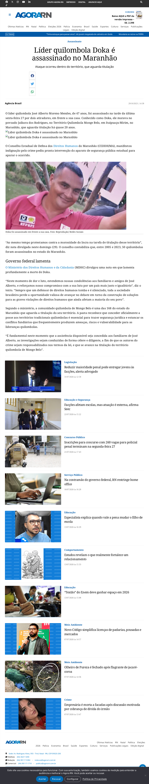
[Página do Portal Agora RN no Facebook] (8, 1)
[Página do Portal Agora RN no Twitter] (14, 1)
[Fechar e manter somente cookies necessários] (145, 775)
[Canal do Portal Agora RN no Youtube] (25, 1)
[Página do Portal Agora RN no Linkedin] (30, 1)
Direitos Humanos (65, 146)
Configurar (72, 779)
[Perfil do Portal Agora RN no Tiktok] (8, 5)
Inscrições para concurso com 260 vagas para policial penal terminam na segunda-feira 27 (100, 444)
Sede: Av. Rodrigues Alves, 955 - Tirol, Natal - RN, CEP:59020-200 (35, 753)
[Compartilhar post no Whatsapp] (32, 91)
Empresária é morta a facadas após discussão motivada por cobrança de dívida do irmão (102, 707)
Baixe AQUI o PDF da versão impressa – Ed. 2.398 (123, 19)
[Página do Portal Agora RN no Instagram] (19, 1)
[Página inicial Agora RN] (16, 742)
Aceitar (42, 779)
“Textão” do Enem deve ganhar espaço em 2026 (96, 592)
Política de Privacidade (95, 779)
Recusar (56, 779)
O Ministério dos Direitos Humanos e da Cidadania (40, 267)
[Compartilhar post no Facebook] (32, 75)
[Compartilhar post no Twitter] (32, 83)
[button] (10, 14)
